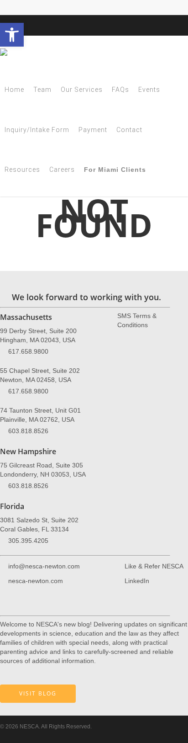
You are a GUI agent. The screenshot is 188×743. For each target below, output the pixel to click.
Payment (92, 129)
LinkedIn (137, 580)
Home (14, 89)
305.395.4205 (28, 540)
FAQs (120, 89)
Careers (62, 169)
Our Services (82, 89)
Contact (129, 129)
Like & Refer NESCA (154, 565)
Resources (22, 169)
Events (149, 89)
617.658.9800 (28, 351)
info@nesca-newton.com (44, 565)
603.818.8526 (28, 430)
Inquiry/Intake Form (37, 129)
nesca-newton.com (35, 580)
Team (42, 89)
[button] (12, 35)
